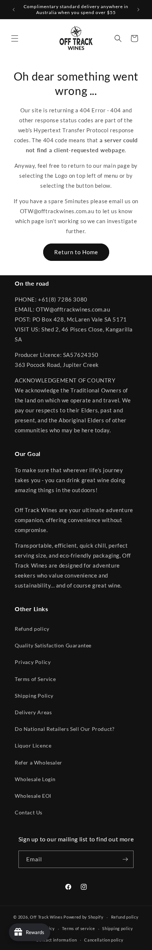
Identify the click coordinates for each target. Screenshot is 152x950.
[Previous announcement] (14, 9)
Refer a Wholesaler (38, 762)
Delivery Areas (33, 712)
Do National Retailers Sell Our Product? (64, 729)
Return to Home (76, 252)
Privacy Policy (33, 662)
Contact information (56, 939)
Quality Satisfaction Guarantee (53, 645)
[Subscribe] (125, 859)
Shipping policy (117, 928)
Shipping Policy (34, 695)
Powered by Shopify (83, 917)
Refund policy (32, 629)
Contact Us (28, 812)
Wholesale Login (35, 779)
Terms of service (78, 928)
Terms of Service (35, 679)
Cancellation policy (103, 939)
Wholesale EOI (33, 796)
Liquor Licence (33, 745)
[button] (15, 38)
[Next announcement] (138, 9)
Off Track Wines (46, 917)
